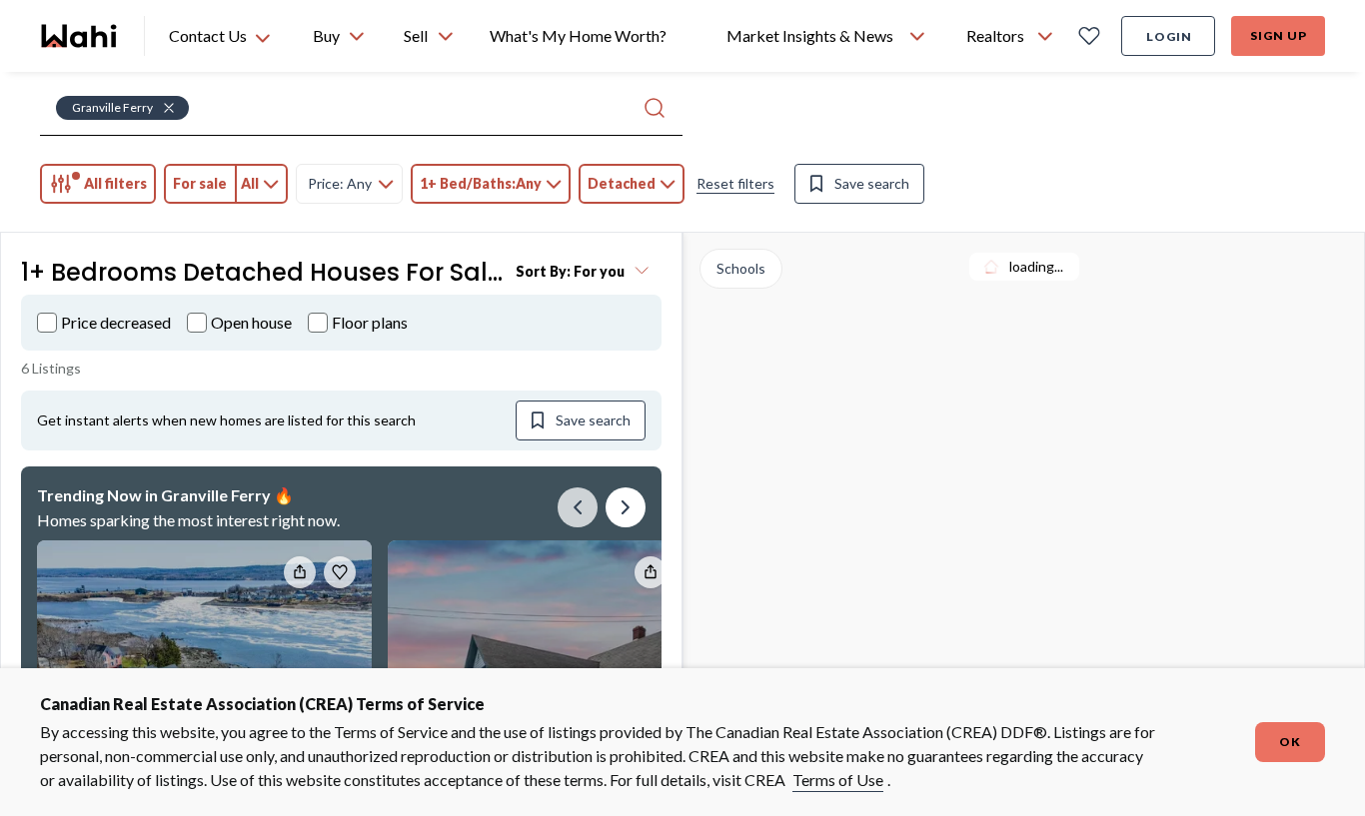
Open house (251, 322)
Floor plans (370, 322)
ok (1290, 741)
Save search (871, 183)
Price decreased (116, 322)
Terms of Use (837, 779)
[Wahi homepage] (80, 36)
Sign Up (1278, 35)
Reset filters (735, 183)
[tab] (98, 184)
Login (1169, 36)
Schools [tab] (740, 268)
